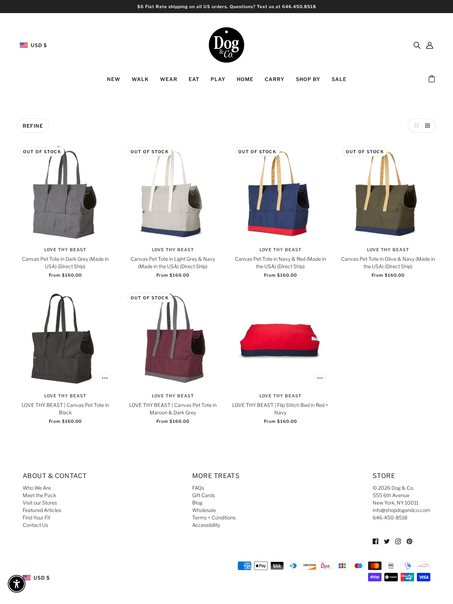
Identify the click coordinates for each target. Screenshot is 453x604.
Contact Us (35, 525)
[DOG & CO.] (226, 44)
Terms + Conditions (214, 517)
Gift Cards (203, 495)
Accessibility (206, 525)
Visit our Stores (40, 503)
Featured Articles (42, 510)
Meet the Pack (39, 495)
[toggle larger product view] (415, 126)
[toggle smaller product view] (429, 126)
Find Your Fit (36, 517)
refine (33, 126)
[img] (417, 45)
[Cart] (433, 79)
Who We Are (37, 488)
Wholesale (204, 510)
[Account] (429, 45)
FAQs (198, 488)
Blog (197, 503)
